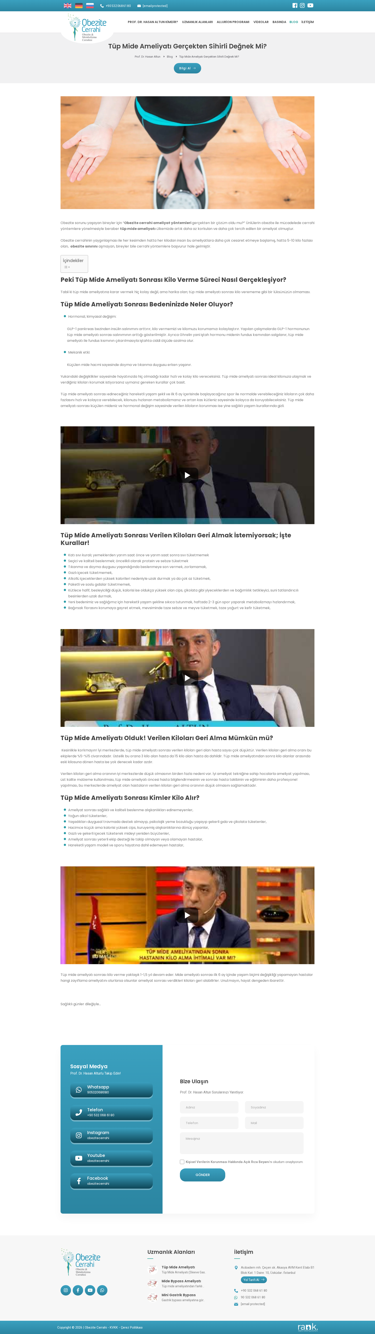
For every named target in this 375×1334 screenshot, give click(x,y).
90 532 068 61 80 (253, 1297)
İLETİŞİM (307, 22)
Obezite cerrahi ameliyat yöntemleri (157, 222)
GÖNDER (203, 1174)
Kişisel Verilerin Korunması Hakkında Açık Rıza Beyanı (227, 1162)
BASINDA (279, 22)
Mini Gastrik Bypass (179, 1295)
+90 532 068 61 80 (118, 6)
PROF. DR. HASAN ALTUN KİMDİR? (153, 22)
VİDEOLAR (261, 22)
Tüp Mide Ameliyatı (178, 1267)
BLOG (293, 22)
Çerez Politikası (132, 1327)
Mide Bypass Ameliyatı (181, 1281)
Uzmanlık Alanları (197, 22)
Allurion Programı (233, 22)
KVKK (114, 1327)
